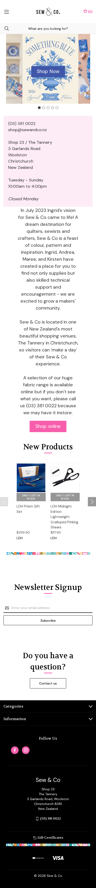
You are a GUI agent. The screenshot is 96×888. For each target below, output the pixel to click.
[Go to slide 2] (43, 107)
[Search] (4, 28)
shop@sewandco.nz (27, 130)
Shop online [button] (48, 426)
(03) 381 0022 (50, 818)
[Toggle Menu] (6, 11)
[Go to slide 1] (39, 107)
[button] (48, 71)
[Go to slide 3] (48, 107)
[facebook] (15, 750)
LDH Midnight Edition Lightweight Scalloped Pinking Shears (64, 517)
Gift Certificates (50, 837)
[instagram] (26, 750)
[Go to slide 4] (52, 107)
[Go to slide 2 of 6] (92, 501)
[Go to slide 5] (56, 107)
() (90, 12)
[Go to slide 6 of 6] (4, 501)
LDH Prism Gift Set (28, 509)
